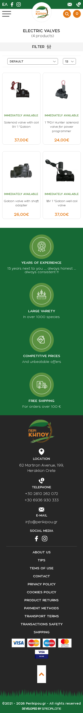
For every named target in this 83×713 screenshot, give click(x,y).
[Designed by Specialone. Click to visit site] (41, 708)
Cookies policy (41, 592)
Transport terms (41, 616)
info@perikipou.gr (41, 522)
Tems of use (42, 568)
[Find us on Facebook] (13, 4)
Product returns (41, 600)
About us (42, 552)
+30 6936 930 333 (42, 500)
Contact (41, 576)
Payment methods (41, 608)
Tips (41, 560)
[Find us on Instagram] (19, 4)
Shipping (42, 632)
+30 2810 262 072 (41, 494)
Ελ (5, 4)
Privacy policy (42, 584)
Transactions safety (42, 624)
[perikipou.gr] (42, 12)
